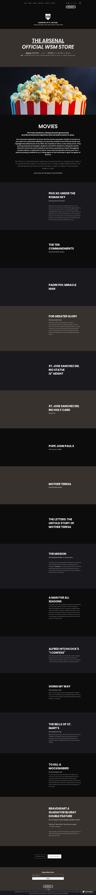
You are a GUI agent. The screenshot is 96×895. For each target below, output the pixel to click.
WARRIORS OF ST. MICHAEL (48, 23)
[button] (80, 3)
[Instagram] (68, 3)
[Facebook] (66, 3)
